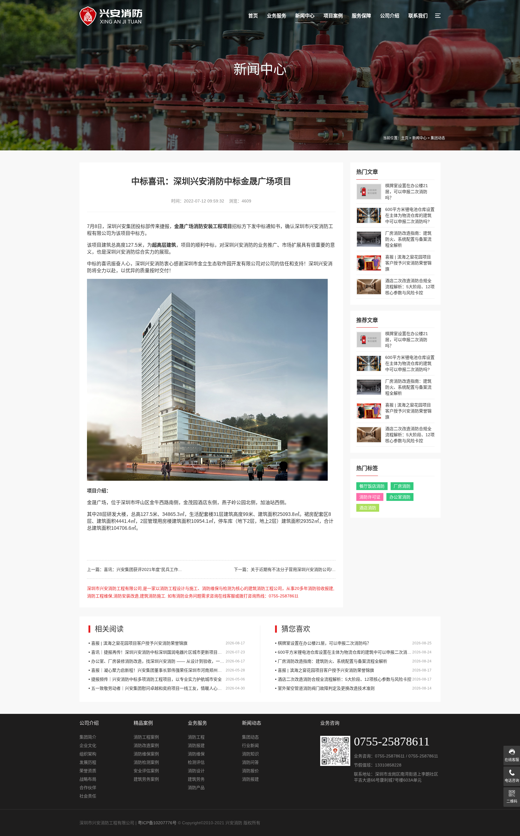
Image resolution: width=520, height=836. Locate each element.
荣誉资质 (87, 770)
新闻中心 (304, 15)
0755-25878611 (390, 756)
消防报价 (250, 770)
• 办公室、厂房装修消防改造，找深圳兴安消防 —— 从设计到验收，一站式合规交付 (166, 661)
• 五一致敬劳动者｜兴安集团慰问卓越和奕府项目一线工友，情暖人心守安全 (166, 688)
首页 (253, 15)
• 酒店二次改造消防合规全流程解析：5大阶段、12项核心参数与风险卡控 (353, 679)
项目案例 (333, 15)
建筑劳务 (196, 779)
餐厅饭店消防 (372, 486)
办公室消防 (399, 497)
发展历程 (87, 762)
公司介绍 (389, 15)
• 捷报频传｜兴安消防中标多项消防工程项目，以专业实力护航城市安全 (166, 679)
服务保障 (361, 15)
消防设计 (196, 770)
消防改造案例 (146, 745)
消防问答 (250, 762)
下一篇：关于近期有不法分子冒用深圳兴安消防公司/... (285, 569)
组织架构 (87, 753)
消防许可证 (369, 497)
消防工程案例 (146, 737)
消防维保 (196, 753)
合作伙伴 (87, 787)
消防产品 (196, 787)
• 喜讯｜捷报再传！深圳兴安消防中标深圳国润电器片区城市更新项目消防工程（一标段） (166, 652)
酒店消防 (367, 507)
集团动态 (250, 737)
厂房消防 (402, 486)
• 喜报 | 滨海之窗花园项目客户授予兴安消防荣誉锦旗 (166, 643)
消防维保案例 (146, 753)
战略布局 (87, 779)
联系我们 (418, 15)
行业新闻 (250, 745)
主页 (404, 138)
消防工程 (196, 737)
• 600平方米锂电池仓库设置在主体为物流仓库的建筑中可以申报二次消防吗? (353, 652)
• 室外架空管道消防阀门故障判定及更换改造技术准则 (353, 688)
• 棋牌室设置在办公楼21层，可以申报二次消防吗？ (353, 643)
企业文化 (87, 745)
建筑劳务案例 (146, 779)
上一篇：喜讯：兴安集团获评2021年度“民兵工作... (134, 569)
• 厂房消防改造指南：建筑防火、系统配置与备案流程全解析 (353, 661)
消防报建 (196, 745)
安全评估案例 (146, 770)
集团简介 (87, 737)
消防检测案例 (146, 762)
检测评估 (196, 762)
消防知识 (250, 753)
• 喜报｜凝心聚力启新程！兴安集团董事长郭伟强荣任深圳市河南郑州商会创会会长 (166, 670)
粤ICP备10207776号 (157, 822)
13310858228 (388, 765)
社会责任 (87, 796)
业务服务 (276, 15)
